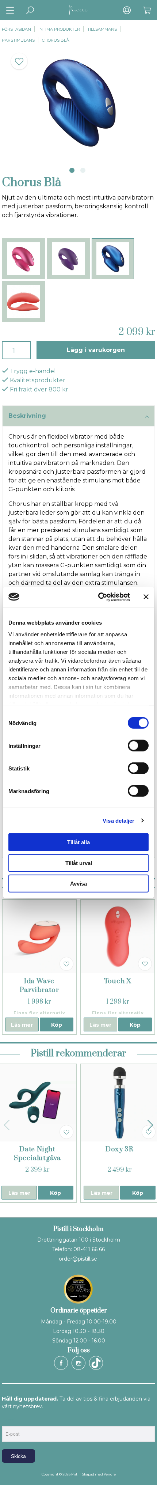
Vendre (110, 1474)
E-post (8, 1420)
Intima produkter (59, 29)
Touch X (118, 981)
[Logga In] (127, 10)
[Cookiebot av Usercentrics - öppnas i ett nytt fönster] (99, 597)
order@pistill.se (78, 1258)
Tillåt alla (78, 842)
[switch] (138, 745)
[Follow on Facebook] (61, 1363)
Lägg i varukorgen (96, 349)
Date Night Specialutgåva (37, 1153)
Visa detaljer (118, 820)
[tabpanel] (78, 103)
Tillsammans (102, 29)
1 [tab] (71, 170)
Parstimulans (18, 40)
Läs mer (22, 1025)
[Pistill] (78, 10)
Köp (56, 1025)
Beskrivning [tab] (27, 415)
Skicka (18, 1456)
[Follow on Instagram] (78, 1363)
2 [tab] (82, 170)
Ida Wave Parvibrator (39, 985)
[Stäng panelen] (146, 596)
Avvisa (78, 883)
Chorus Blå (55, 40)
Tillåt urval (78, 863)
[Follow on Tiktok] (96, 1363)
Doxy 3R (120, 1149)
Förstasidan (16, 29)
